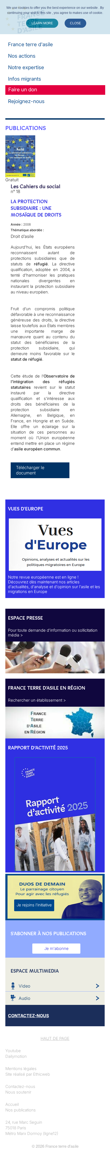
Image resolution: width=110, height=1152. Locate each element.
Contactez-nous (20, 1086)
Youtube (13, 1050)
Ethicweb (41, 1074)
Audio (24, 998)
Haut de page (55, 1038)
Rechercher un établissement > (37, 700)
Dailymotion (16, 1056)
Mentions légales (21, 1068)
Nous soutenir (18, 1092)
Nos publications (20, 1109)
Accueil (12, 1104)
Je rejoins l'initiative (34, 904)
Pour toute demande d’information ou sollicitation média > (52, 633)
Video (24, 986)
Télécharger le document (30, 470)
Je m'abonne (56, 948)
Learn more (42, 23)
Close (75, 23)
